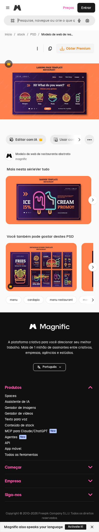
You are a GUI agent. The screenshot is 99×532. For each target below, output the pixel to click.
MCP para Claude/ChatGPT (30, 431)
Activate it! (75, 527)
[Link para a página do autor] (9, 157)
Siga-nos (13, 494)
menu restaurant (61, 300)
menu (14, 300)
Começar (13, 467)
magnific (21, 159)
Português (49, 367)
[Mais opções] (37, 48)
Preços (68, 8)
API (7, 443)
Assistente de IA (17, 401)
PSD (33, 34)
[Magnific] (49, 327)
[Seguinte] (79, 139)
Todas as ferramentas (21, 454)
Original (30, 64)
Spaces (10, 396)
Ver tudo (42, 169)
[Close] (92, 527)
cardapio (34, 300)
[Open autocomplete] (10, 20)
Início (8, 34)
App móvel (13, 448)
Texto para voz (16, 419)
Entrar (86, 8)
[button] (49, 367)
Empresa (13, 480)
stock (21, 34)
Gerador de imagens (20, 407)
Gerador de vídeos (19, 413)
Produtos (13, 387)
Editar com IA (23, 140)
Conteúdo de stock (19, 425)
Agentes (15, 437)
